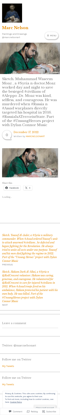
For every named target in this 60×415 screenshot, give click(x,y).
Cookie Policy (16, 402)
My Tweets (8, 366)
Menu (52, 35)
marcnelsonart (35, 136)
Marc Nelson (15, 27)
